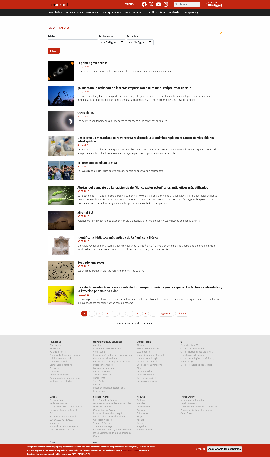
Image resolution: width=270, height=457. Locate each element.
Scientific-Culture (102, 397)
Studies (140, 368)
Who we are (55, 345)
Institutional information (192, 400)
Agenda (140, 420)
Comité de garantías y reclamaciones (111, 361)
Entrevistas (142, 413)
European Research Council (63, 410)
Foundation (55, 342)
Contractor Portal (58, 361)
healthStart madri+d (147, 361)
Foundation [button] (55, 12)
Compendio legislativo (61, 365)
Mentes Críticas (144, 429)
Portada (141, 400)
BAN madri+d (143, 351)
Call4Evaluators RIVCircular (63, 429)
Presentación (56, 400)
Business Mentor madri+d (149, 365)
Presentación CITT (189, 345)
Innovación (55, 423)
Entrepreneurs (144, 342)
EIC (51, 413)
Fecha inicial (106, 36)
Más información (81, 453)
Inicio (51, 28)
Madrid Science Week (104, 410)
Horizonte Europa (58, 403)
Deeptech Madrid (145, 374)
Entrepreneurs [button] (111, 12)
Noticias (141, 403)
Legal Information (189, 403)
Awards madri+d (58, 351)
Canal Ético (186, 413)
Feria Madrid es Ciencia (105, 400)
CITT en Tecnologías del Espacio (196, 365)
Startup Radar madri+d (148, 348)
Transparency (187, 397)
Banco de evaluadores (104, 368)
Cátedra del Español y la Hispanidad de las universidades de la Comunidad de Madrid (113, 433)
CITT (182, 342)
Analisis (141, 410)
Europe (53, 397)
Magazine (141, 426)
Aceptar (200, 448)
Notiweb (141, 397)
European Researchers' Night (107, 413)
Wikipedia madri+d (102, 420)
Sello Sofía (98, 381)
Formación (55, 368)
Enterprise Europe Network (63, 416)
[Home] (59, 5)
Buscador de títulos (103, 365)
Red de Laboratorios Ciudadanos (109, 416)
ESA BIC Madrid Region (148, 358)
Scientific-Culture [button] (155, 12)
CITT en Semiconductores (193, 348)
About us (97, 345)
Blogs (139, 416)
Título (51, 36)
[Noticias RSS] (221, 33)
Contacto (54, 371)
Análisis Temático (102, 374)
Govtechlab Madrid (146, 378)
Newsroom (55, 348)
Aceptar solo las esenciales (224, 449)
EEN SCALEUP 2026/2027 (61, 420)
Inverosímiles (143, 406)
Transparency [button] (190, 12)
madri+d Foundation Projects (64, 426)
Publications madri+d (60, 358)
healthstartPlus (144, 371)
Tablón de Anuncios (59, 374)
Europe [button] (137, 12)
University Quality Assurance (107, 342)
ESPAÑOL (130, 4)
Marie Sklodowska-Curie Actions (66, 406)
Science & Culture (102, 423)
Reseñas (141, 423)
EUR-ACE (97, 384)
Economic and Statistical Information (199, 406)
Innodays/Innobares (147, 381)
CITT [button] (126, 12)
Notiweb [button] (174, 12)
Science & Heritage (102, 426)
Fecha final (133, 36)
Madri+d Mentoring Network (150, 355)
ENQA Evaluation (101, 371)
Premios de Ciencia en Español (65, 355)
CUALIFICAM (99, 378)
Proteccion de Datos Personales (196, 410)
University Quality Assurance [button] (82, 12)
